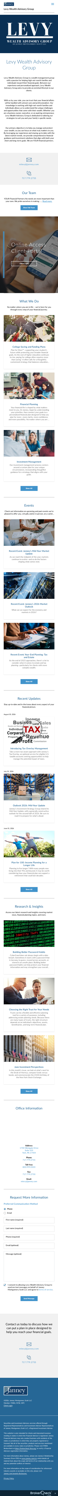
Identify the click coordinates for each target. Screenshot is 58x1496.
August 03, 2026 (9, 714)
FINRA (13, 1403)
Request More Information (29, 1197)
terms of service (46, 1290)
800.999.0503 (29, 1167)
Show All (29, 488)
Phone (9, 1209)
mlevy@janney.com (29, 164)
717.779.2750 (29, 1174)
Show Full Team (29, 208)
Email (9, 1213)
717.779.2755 (29, 178)
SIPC (23, 1403)
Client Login (24, 263)
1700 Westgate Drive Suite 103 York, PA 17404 (29, 1150)
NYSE (18, 1403)
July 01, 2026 (8, 771)
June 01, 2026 (9, 828)
